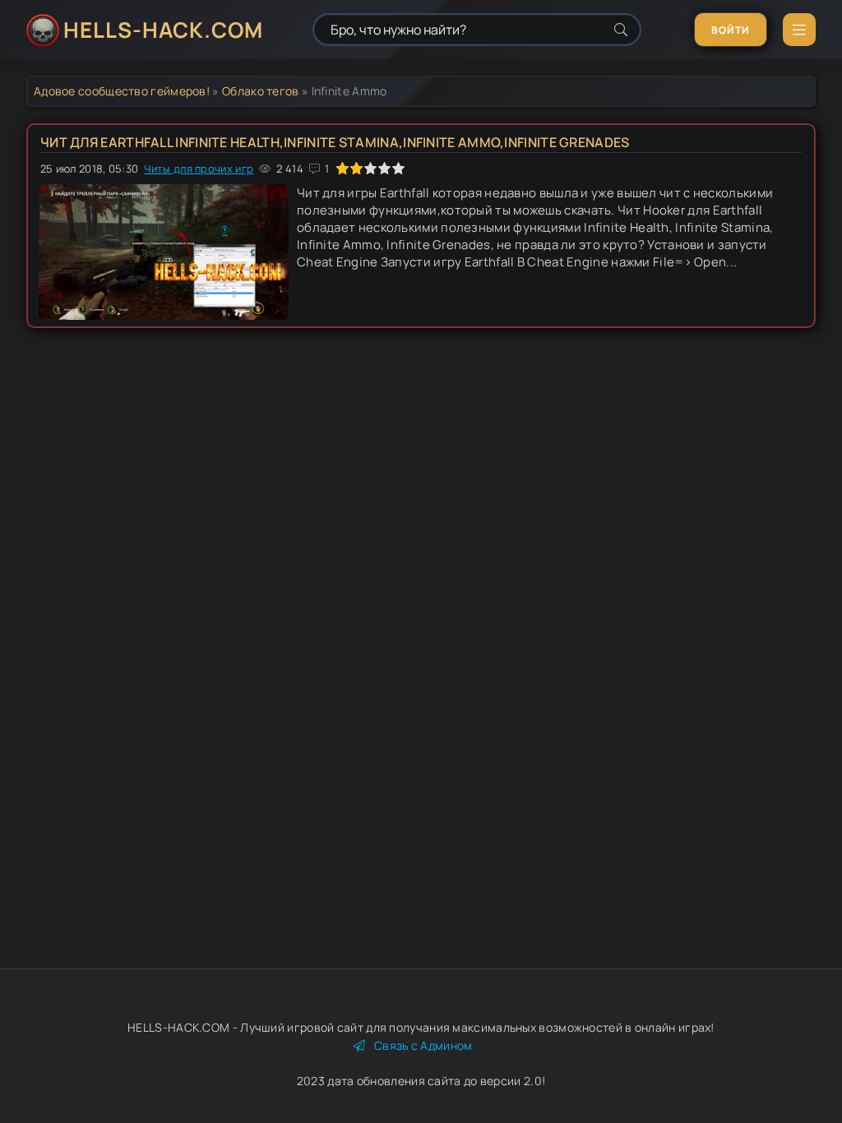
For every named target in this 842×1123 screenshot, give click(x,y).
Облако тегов (260, 91)
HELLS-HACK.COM (163, 29)
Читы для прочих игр (198, 168)
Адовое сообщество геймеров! (122, 91)
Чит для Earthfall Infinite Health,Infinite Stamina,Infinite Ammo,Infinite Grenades (335, 142)
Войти (730, 30)
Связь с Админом (423, 1045)
